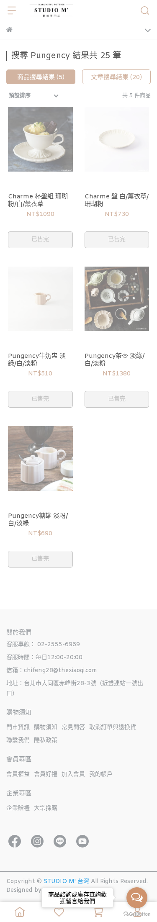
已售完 (40, 240)
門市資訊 (18, 728)
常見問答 (73, 728)
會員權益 (18, 774)
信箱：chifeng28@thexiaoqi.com (51, 671)
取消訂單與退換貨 (112, 728)
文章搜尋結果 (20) (116, 77)
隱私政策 (45, 741)
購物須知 (45, 728)
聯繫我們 (18, 741)
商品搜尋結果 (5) (40, 77)
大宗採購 (45, 808)
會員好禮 (45, 774)
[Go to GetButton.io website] (137, 913)
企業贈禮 (18, 808)
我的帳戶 (101, 774)
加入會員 (73, 774)
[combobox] (34, 95)
